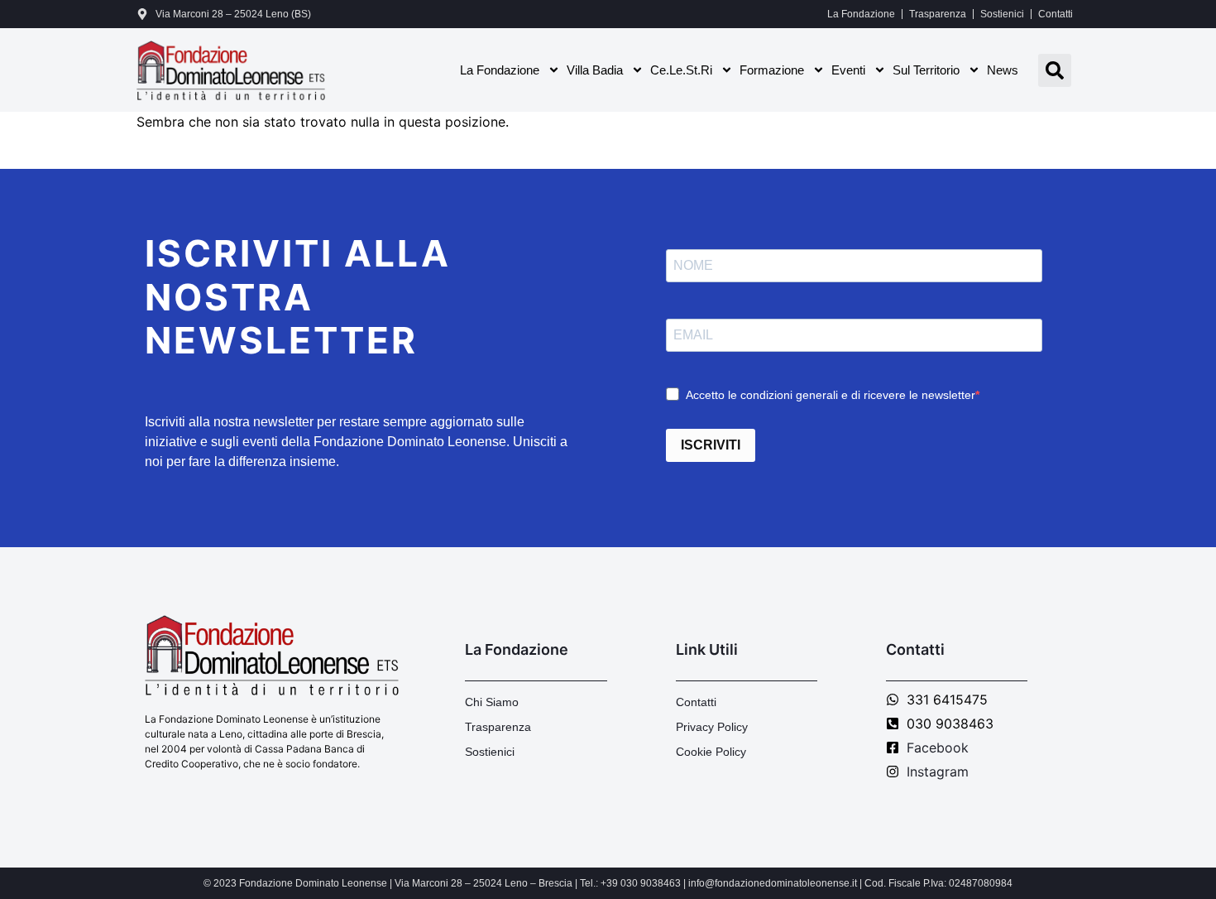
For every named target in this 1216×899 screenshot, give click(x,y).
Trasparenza (937, 14)
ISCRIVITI (710, 445)
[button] (1054, 70)
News (1002, 70)
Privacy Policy (712, 726)
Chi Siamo (492, 702)
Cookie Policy (711, 751)
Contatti (1055, 14)
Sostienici (1002, 14)
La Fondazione (861, 14)
